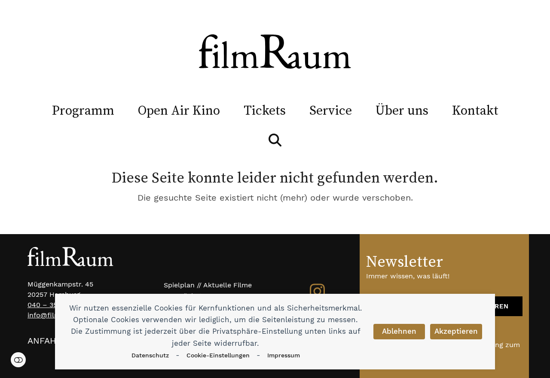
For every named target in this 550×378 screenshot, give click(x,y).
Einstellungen (18, 359)
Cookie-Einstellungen (218, 355)
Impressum (283, 355)
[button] (275, 140)
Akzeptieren (456, 331)
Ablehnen (399, 331)
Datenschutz (150, 355)
